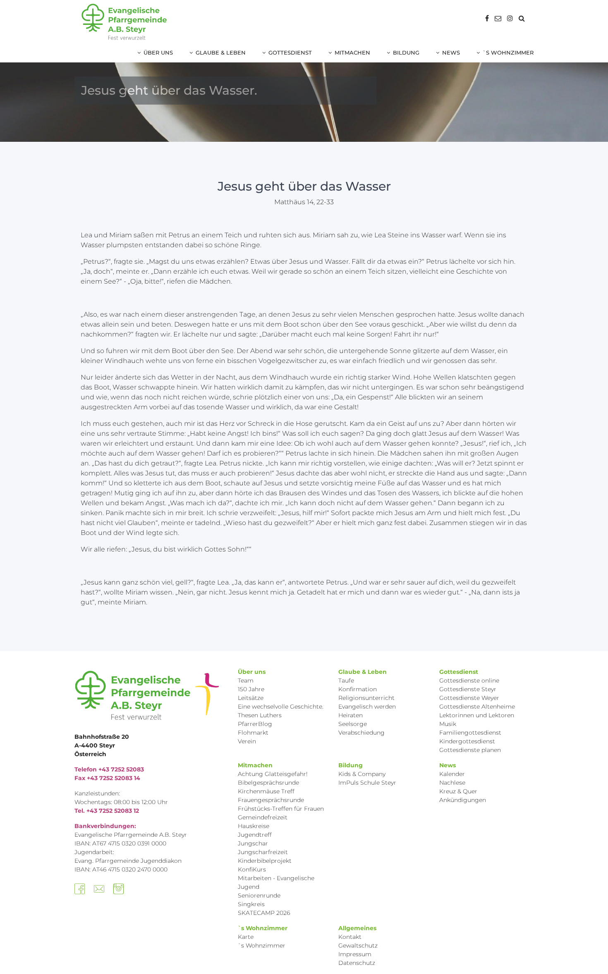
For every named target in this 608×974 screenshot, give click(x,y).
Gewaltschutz (358, 945)
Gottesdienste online (469, 680)
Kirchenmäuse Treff (266, 791)
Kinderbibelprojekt (265, 860)
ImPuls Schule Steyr (367, 782)
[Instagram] (510, 18)
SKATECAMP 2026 (264, 913)
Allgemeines (357, 928)
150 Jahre (251, 689)
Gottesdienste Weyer (469, 698)
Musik (447, 724)
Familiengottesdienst (470, 732)
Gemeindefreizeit (262, 817)
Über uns (158, 52)
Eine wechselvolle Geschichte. (280, 706)
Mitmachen (352, 52)
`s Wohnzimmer (508, 52)
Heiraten (350, 715)
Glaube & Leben (221, 52)
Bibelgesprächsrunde (268, 782)
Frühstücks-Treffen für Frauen (281, 808)
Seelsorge (352, 724)
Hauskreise (253, 826)
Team (246, 680)
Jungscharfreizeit (263, 852)
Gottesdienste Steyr (467, 689)
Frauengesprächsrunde (271, 800)
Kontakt (349, 937)
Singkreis (251, 904)
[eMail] (498, 18)
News (451, 52)
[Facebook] (487, 18)
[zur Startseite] (124, 22)
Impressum (354, 954)
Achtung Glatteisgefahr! (273, 774)
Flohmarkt (253, 732)
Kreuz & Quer (458, 791)
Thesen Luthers (260, 715)
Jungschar (253, 843)
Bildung (406, 52)
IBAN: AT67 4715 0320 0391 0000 (120, 843)
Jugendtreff (255, 834)
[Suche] (522, 18)
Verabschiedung (361, 732)
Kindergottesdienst (467, 741)
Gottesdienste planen (470, 750)
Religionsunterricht (366, 698)
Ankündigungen (462, 800)
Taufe (346, 680)
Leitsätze (250, 698)
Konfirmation (357, 689)
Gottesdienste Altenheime (477, 706)
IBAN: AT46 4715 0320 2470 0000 (121, 869)
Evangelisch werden (367, 706)
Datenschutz (356, 963)
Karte (246, 937)
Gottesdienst (290, 52)
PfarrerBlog (255, 724)
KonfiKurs (252, 869)
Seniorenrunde (259, 895)
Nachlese (452, 782)
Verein (247, 741)
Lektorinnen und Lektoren (476, 715)
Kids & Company (361, 774)
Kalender (452, 774)
